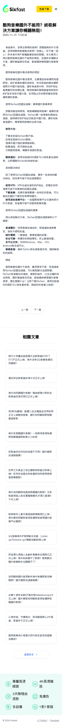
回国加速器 (24, 104)
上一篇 (24, 309)
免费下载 (44, 9)
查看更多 (29, 654)
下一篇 (37, 309)
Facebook (54, 720)
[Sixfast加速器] (14, 8)
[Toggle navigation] (56, 9)
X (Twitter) (42, 720)
